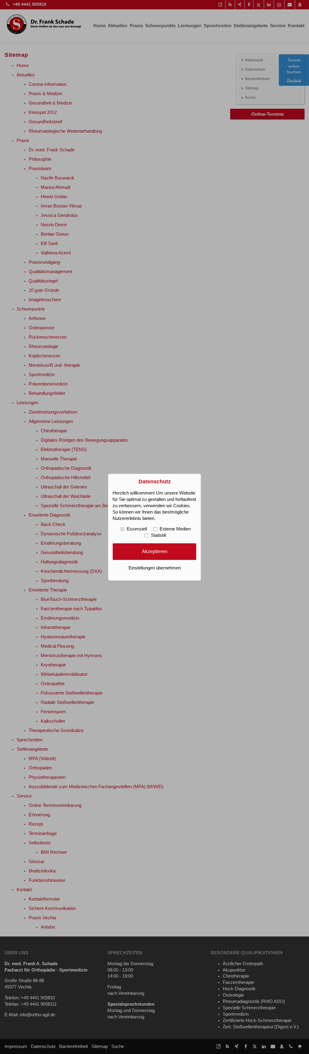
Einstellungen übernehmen (155, 568)
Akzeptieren (154, 551)
